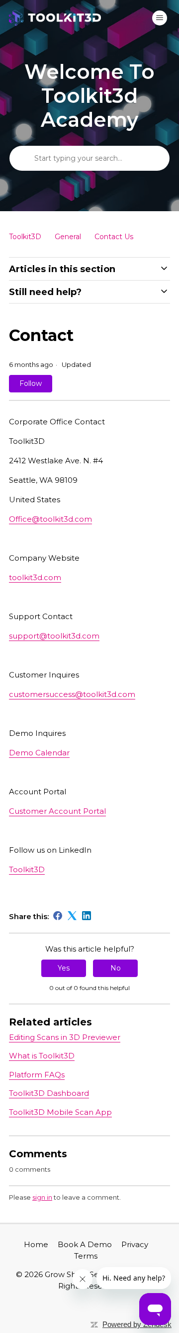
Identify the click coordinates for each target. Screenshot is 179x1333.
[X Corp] (72, 915)
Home (36, 1244)
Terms (85, 1256)
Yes (64, 968)
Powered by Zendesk (137, 1324)
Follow (30, 383)
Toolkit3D (25, 236)
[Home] (55, 18)
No (115, 968)
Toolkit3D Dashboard (49, 1093)
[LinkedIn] (86, 915)
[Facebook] (57, 915)
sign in (42, 1197)
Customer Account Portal (57, 811)
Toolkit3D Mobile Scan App (60, 1112)
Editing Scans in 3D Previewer (64, 1037)
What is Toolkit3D (42, 1055)
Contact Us (113, 236)
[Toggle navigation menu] (159, 18)
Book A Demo (85, 1244)
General (68, 236)
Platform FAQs (37, 1074)
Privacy (134, 1244)
